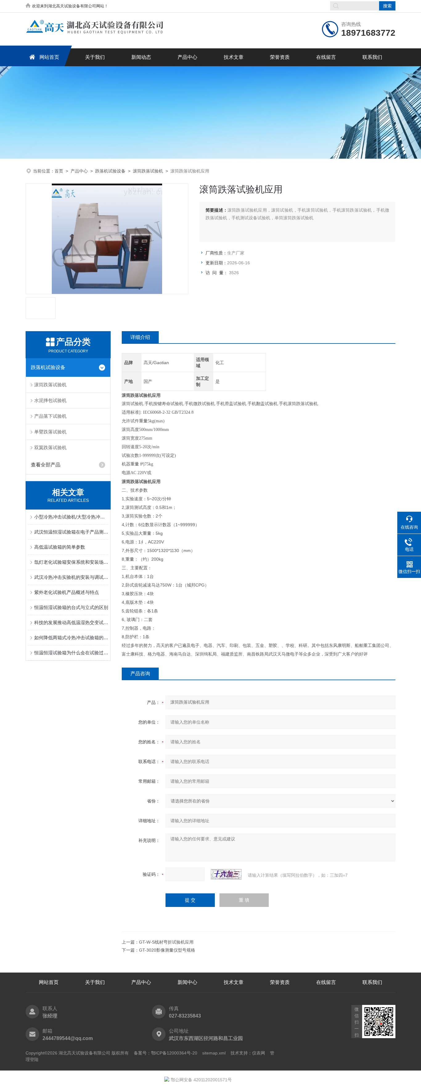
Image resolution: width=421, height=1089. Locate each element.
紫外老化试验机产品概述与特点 (66, 592)
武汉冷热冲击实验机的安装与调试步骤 (71, 577)
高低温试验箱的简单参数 (59, 547)
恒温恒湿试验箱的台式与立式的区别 (71, 607)
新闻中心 (187, 982)
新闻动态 (141, 57)
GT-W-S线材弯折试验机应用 (166, 942)
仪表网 (258, 1052)
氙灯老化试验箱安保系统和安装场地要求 (71, 562)
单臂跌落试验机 (50, 431)
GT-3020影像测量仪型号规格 (167, 950)
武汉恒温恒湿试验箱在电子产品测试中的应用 (71, 531)
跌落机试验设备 (110, 171)
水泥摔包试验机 (50, 400)
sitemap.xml (214, 1052)
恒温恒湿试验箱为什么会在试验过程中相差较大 (71, 652)
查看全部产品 (45, 464)
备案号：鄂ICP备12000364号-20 (165, 1052)
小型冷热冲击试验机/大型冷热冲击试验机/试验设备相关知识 (71, 516)
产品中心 (187, 57)
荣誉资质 (280, 57)
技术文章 (233, 57)
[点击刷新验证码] (226, 874)
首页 (59, 171)
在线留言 (326, 57)
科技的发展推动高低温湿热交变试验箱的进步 (71, 622)
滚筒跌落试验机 (148, 171)
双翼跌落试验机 (50, 447)
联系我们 (372, 57)
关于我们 (95, 57)
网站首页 (49, 57)
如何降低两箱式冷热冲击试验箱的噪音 (71, 637)
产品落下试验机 (50, 416)
